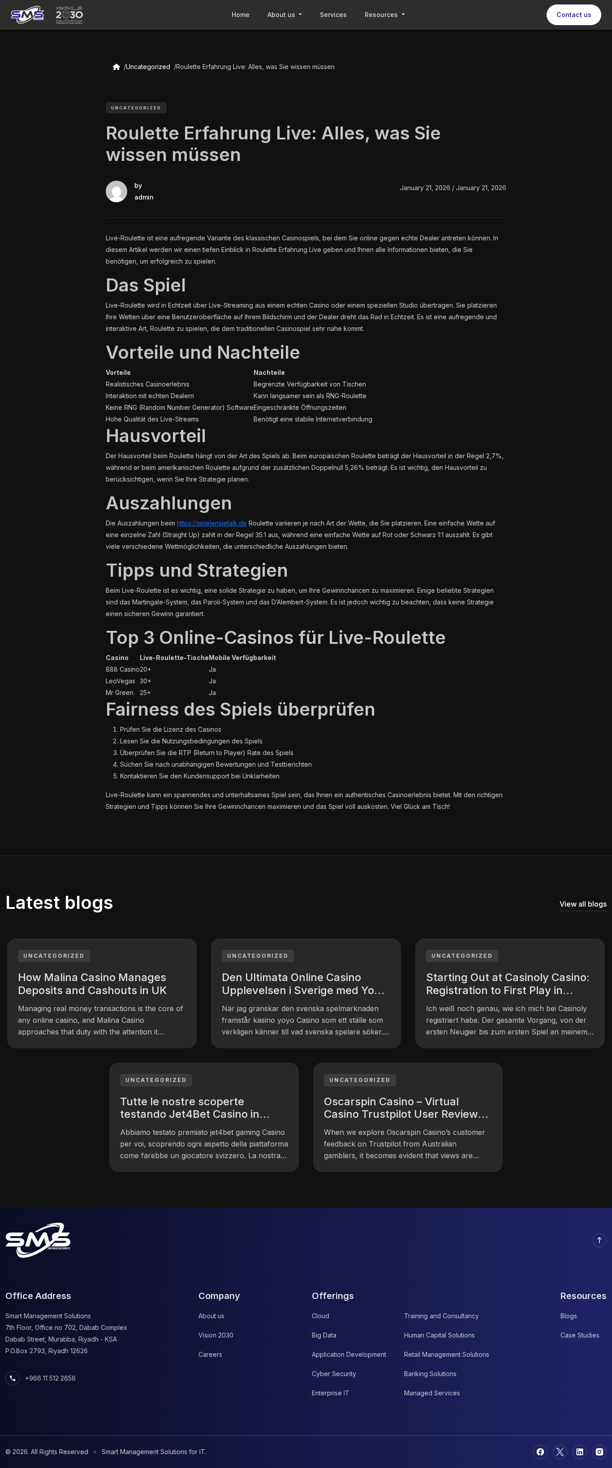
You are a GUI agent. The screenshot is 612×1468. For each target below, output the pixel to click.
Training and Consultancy (441, 1316)
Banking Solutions (430, 1373)
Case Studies (579, 1335)
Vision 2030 (215, 1335)
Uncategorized (148, 66)
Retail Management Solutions (446, 1354)
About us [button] (282, 14)
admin (144, 197)
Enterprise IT (330, 1393)
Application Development (349, 1354)
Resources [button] (382, 14)
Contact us (573, 14)
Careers (210, 1354)
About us (211, 1316)
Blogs (568, 1316)
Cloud (320, 1316)
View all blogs (583, 903)
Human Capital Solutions (439, 1335)
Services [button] (333, 14)
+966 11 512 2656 (42, 1378)
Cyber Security (334, 1373)
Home (241, 14)
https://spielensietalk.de (212, 523)
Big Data (324, 1335)
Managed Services (432, 1393)
